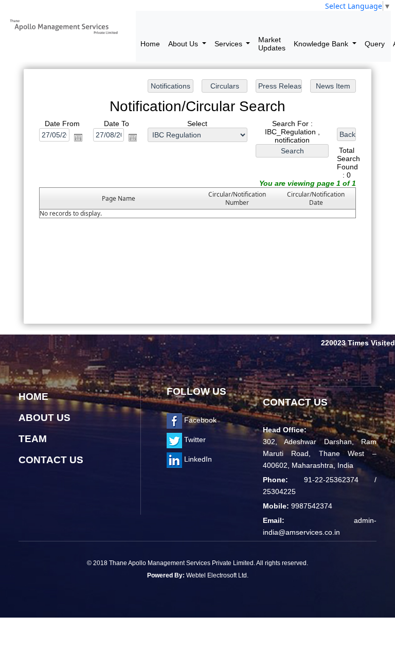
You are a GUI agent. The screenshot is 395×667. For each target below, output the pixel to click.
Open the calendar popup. (78, 137)
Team (33, 438)
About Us (44, 417)
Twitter (194, 439)
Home (150, 44)
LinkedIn (197, 459)
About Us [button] (184, 44)
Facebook (199, 420)
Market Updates (271, 44)
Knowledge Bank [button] (322, 44)
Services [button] (229, 44)
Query (375, 44)
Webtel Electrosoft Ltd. (217, 575)
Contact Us (51, 459)
